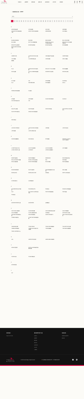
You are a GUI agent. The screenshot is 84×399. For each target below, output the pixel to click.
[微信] (77, 360)
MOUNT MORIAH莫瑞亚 (32, 161)
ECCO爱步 (13, 80)
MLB (46, 159)
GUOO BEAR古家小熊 (15, 100)
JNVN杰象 (47, 127)
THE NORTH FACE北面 (66, 226)
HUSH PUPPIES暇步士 (15, 111)
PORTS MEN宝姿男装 (49, 191)
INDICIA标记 (13, 119)
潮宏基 (12, 60)
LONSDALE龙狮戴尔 (49, 149)
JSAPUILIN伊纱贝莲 (32, 130)
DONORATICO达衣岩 (49, 71)
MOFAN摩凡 (64, 159)
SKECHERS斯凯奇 (31, 214)
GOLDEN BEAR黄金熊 (49, 98)
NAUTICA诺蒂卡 (31, 169)
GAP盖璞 (13, 98)
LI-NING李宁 (30, 149)
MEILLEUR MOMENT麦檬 (16, 159)
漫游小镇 (35, 342)
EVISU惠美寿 (47, 82)
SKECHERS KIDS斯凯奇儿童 (16, 215)
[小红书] (73, 360)
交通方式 (35, 335)
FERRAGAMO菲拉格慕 (15, 90)
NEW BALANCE (14, 172)
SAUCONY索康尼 (65, 210)
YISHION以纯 (13, 256)
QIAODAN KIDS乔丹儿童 (16, 202)
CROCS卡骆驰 (65, 58)
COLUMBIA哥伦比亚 (32, 58)
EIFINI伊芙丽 (47, 80)
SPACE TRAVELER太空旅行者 (67, 215)
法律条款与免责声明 (65, 335)
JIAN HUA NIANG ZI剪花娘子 (33, 128)
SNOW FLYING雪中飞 (49, 214)
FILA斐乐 (30, 90)
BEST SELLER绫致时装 (32, 42)
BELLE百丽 (13, 42)
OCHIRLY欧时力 (14, 180)
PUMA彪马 (13, 194)
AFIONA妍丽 (30, 29)
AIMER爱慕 (64, 29)
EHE (29, 80)
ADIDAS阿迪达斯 (14, 29)
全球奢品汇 (47, 202)
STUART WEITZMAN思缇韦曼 (33, 218)
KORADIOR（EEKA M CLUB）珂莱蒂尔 (66, 139)
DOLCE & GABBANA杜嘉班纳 (33, 72)
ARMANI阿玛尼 (48, 31)
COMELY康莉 (47, 58)
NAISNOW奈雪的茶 (15, 169)
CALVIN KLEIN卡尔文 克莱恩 (33, 56)
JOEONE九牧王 (65, 127)
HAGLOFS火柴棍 (14, 108)
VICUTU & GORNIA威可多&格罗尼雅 (33, 248)
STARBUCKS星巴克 (15, 217)
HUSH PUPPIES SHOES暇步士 (67, 109)
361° (12, 272)
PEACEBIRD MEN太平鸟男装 (16, 189)
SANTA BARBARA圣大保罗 (50, 210)
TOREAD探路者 (48, 228)
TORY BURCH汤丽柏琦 (66, 228)
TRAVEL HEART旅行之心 (16, 231)
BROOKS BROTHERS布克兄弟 (16, 47)
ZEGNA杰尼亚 (14, 264)
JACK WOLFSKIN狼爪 (15, 127)
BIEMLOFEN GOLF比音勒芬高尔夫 (67, 43)
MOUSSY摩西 (47, 161)
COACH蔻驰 (13, 58)
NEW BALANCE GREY (32, 172)
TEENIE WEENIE (31, 226)
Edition (63, 82)
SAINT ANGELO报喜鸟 (15, 210)
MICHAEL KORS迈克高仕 (33, 159)
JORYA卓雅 (13, 130)
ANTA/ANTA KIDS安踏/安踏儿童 (16, 32)
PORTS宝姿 (64, 191)
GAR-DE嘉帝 (30, 98)
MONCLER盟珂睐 (14, 161)
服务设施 (35, 340)
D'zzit (12, 68)
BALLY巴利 (30, 40)
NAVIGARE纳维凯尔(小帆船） (50, 170)
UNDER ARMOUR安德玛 (49, 239)
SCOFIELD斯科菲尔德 (32, 212)
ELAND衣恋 (64, 80)
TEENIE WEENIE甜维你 (49, 226)
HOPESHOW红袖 (48, 108)
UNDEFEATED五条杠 (32, 239)
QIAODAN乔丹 (31, 202)
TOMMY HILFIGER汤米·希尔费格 (33, 229)
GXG (29, 100)
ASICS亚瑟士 (64, 31)
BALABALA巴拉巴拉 (15, 40)
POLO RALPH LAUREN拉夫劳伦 (33, 192)
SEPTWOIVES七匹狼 (66, 212)
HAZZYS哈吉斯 (31, 108)
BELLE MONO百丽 (65, 40)
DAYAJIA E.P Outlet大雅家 (50, 68)
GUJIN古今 (64, 98)
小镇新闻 (35, 349)
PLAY (12, 191)
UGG (12, 239)
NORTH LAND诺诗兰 (66, 172)
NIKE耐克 (47, 172)
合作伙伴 (35, 347)
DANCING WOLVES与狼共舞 (33, 69)
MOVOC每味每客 (65, 161)
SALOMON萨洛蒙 (31, 210)
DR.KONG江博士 (65, 71)
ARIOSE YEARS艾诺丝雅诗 (33, 31)
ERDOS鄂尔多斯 (31, 82)
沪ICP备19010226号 (56, 359)
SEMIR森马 (47, 212)
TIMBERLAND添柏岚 (15, 228)
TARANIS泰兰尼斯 (14, 226)
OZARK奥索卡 (31, 180)
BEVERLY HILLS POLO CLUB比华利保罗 (49, 43)
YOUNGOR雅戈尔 (31, 256)
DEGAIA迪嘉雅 (65, 68)
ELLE (12, 82)
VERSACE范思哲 (14, 247)
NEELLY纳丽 (64, 169)
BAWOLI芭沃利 (48, 40)
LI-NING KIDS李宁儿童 (15, 149)
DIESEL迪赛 (13, 71)
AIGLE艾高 (47, 29)
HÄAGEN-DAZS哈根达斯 (32, 111)
